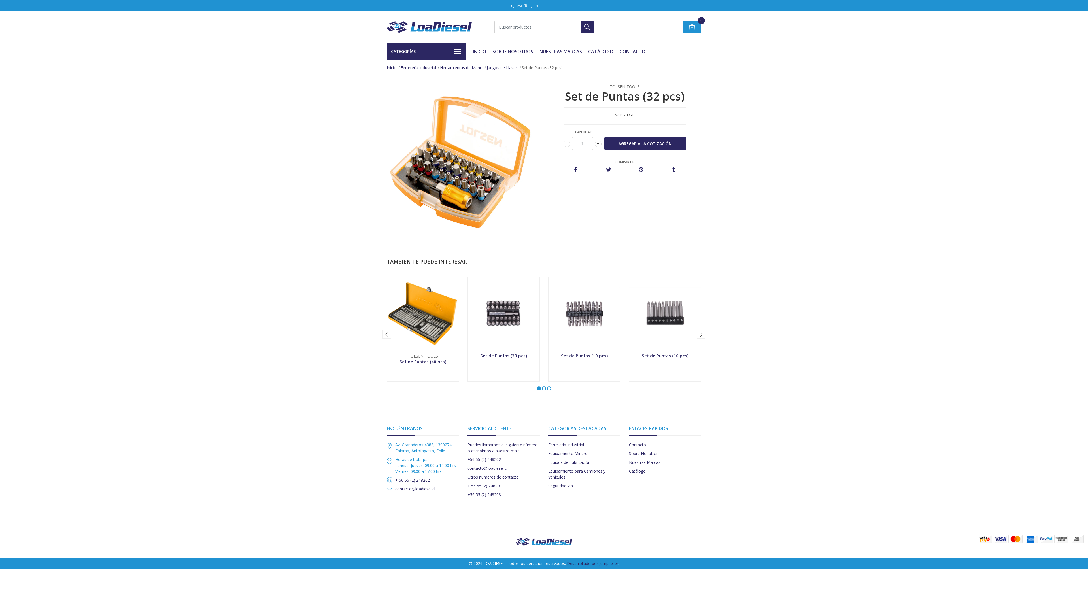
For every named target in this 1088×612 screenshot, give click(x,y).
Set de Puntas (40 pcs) (423, 361)
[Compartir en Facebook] (575, 170)
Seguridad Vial (561, 485)
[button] (538, 388)
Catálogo (600, 51)
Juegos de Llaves (502, 67)
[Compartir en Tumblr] (673, 170)
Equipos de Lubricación (569, 462)
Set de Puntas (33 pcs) (503, 355)
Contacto (632, 51)
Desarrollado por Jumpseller (592, 563)
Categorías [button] (403, 51)
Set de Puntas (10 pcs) (584, 355)
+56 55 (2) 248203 (484, 494)
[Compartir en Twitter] (608, 170)
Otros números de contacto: (494, 477)
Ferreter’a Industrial (418, 67)
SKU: (618, 115)
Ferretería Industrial (566, 444)
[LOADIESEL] (429, 27)
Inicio (479, 51)
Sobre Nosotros (512, 51)
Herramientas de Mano (461, 67)
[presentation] (386, 334)
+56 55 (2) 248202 (484, 459)
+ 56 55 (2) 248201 (485, 485)
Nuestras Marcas (560, 51)
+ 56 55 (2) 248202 (412, 480)
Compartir (624, 162)
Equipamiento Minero (568, 453)
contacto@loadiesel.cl (415, 489)
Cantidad (583, 132)
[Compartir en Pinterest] (641, 170)
